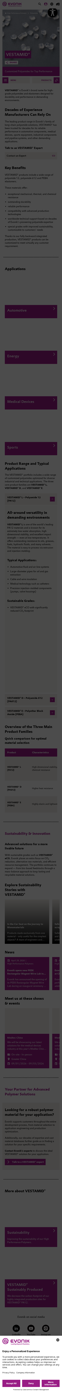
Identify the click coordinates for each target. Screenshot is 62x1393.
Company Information (25, 1372)
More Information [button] (51, 1383)
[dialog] (31, 1364)
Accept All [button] (11, 1383)
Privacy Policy (8, 1372)
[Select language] (58, 1340)
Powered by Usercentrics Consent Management (31, 1390)
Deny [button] (31, 1383)
